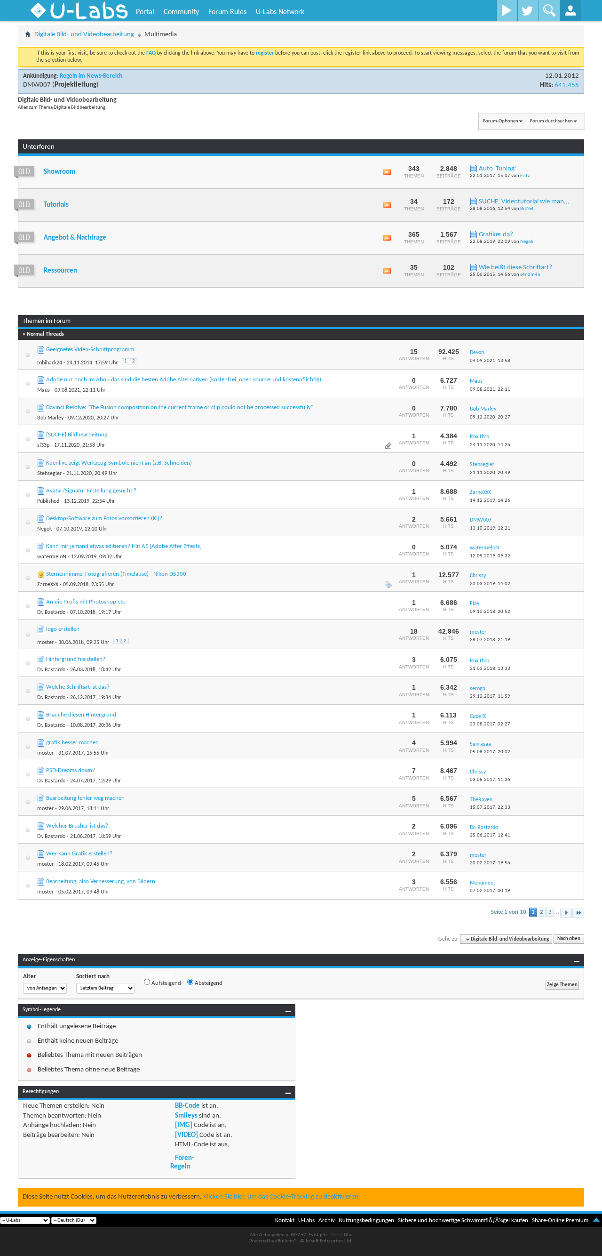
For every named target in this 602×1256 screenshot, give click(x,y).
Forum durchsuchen (551, 121)
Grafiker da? (496, 234)
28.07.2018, (490, 640)
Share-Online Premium (560, 1220)
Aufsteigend (165, 983)
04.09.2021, (490, 360)
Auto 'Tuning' (497, 168)
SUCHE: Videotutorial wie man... (524, 201)
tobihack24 (49, 363)
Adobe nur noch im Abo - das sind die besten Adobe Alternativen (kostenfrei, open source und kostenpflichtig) (183, 380)
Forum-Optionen (500, 121)
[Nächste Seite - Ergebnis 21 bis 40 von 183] (566, 913)
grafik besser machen (72, 743)
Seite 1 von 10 (508, 912)
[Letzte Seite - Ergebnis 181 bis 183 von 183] (578, 913)
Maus (43, 390)
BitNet (527, 208)
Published (48, 501)
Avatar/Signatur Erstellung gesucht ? (91, 491)
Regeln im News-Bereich (91, 76)
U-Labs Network (280, 12)
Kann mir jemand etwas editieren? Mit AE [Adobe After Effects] (124, 546)
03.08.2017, (490, 779)
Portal (145, 12)
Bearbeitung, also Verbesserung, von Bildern (100, 881)
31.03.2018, (490, 668)
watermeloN (51, 557)
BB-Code (187, 1106)
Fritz (525, 175)
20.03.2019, (490, 584)
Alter (29, 977)
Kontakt (284, 1220)
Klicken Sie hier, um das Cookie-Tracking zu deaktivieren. (281, 1196)
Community (181, 12)
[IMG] (183, 1125)
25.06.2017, (490, 835)
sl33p (43, 445)
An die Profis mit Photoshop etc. (86, 602)
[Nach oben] (596, 1220)
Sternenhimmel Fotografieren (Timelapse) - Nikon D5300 (116, 574)
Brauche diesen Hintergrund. (82, 715)
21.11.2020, (490, 472)
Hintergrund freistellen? (75, 659)
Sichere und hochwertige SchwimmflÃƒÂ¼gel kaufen (463, 1220)
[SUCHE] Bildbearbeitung (76, 435)
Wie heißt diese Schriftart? (515, 267)
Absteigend (207, 983)
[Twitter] (528, 10)
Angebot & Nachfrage (75, 238)
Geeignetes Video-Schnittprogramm (90, 349)
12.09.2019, (490, 556)
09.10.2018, (490, 611)
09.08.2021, (490, 389)
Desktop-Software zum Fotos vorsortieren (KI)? (104, 518)
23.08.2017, (490, 724)
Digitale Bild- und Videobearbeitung (84, 34)
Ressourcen (60, 270)
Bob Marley (50, 418)
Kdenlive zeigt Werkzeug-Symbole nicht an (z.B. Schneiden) (119, 463)
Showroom (59, 172)
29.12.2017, (490, 696)
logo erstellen (62, 629)
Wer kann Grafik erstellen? (79, 854)
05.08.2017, (490, 752)
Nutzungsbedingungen (366, 1220)
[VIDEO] (186, 1135)
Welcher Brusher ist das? (77, 826)
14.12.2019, (490, 500)
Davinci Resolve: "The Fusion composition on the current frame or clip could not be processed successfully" (179, 407)
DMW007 (37, 85)
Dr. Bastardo (51, 612)
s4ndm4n (530, 274)
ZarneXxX (47, 585)
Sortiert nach (93, 977)
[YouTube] (506, 10)
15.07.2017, (490, 807)
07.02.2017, (490, 891)
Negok (526, 241)
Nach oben (568, 939)
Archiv (326, 1220)
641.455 (566, 85)
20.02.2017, (490, 863)
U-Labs (306, 1220)
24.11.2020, (490, 445)
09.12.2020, (490, 417)
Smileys (186, 1115)
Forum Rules (227, 12)
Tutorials (56, 205)
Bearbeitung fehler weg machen (85, 798)
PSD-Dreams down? (70, 770)
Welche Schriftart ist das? (78, 687)
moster (45, 642)
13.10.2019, (490, 528)
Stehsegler (49, 473)
